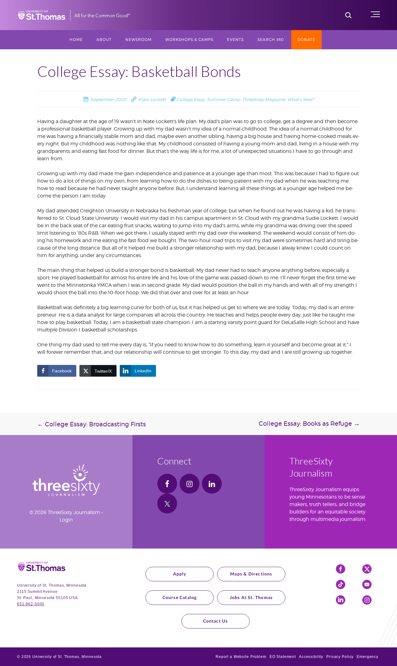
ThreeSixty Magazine (263, 99)
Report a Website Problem (241, 657)
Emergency (367, 657)
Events (235, 39)
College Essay (190, 99)
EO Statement (283, 657)
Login (66, 520)
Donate (306, 39)
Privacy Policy (340, 657)
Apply (179, 573)
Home (76, 39)
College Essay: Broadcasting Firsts (91, 424)
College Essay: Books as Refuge (309, 423)
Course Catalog (180, 597)
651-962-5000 (30, 604)
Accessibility (311, 657)
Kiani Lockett (151, 99)
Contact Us (215, 621)
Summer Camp (223, 99)
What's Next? (301, 99)
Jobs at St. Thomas (251, 597)
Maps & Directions (251, 573)
